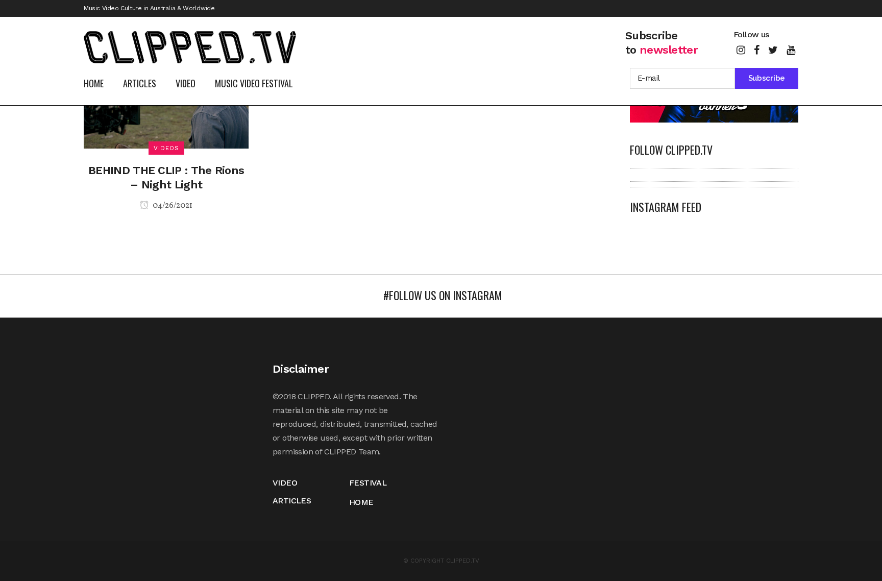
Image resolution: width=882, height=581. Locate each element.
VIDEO (285, 483)
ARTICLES (292, 500)
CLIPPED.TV (462, 560)
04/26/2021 (171, 205)
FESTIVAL (367, 483)
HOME (361, 502)
